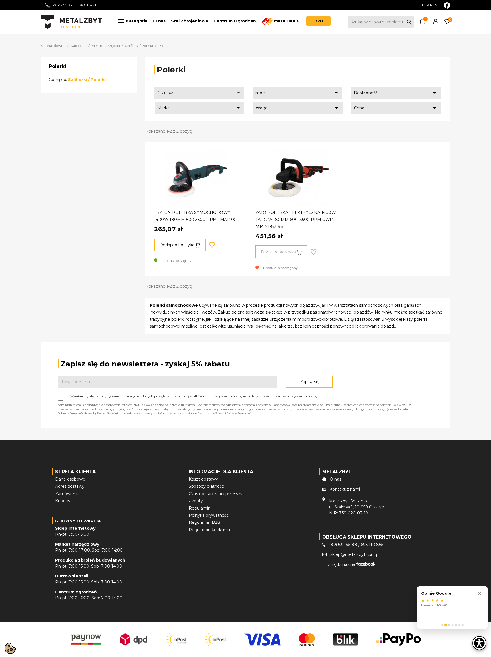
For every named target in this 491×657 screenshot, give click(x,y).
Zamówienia (67, 493)
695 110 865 (372, 544)
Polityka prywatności (209, 515)
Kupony (62, 500)
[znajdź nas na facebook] (447, 5)
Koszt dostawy (203, 479)
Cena (396, 108)
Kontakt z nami (345, 489)
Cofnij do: (77, 79)
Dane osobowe (70, 479)
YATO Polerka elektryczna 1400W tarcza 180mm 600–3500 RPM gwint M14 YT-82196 (296, 219)
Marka (199, 108)
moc (297, 92)
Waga (298, 108)
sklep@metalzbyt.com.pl (355, 554)
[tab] (442, 625)
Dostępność (396, 92)
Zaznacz (199, 92)
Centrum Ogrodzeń (234, 21)
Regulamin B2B (204, 522)
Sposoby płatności (207, 486)
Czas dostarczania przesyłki (216, 493)
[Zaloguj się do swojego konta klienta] (434, 23)
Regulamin (200, 508)
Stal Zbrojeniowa (189, 21)
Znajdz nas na (342, 564)
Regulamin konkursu (209, 529)
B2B (318, 21)
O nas (159, 21)
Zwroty (196, 500)
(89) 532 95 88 (343, 544)
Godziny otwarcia (78, 520)
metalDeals (286, 21)
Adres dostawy (69, 486)
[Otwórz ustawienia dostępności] (479, 643)
